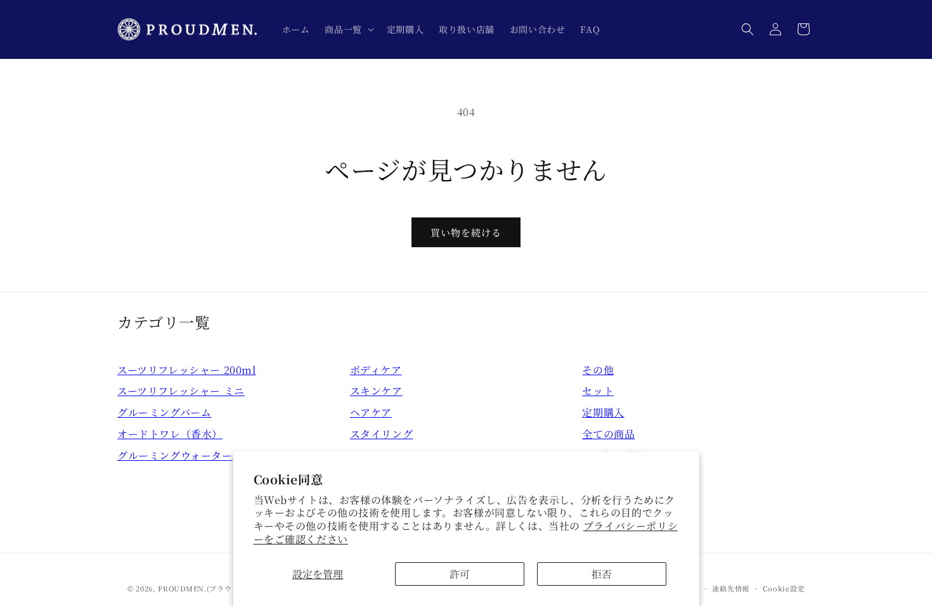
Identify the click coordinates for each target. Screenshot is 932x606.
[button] (348, 29)
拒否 (602, 574)
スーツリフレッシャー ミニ (181, 391)
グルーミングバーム (164, 412)
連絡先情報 (730, 588)
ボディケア (376, 370)
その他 (598, 370)
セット (598, 391)
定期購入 (603, 412)
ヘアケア (371, 412)
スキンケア (376, 391)
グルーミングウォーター (175, 455)
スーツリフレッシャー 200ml (186, 370)
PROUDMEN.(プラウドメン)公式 (214, 588)
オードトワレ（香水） (170, 434)
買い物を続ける (466, 232)
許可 (460, 574)
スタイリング (381, 434)
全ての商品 (608, 434)
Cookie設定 (784, 588)
